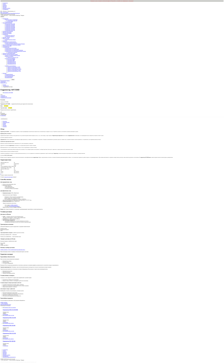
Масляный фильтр (8, 77)
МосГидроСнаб (17, 13)
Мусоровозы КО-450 (11, 63)
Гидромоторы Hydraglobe (8, 31)
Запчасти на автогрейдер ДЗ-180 (13, 70)
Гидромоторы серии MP (10, 24)
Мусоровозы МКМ (11, 59)
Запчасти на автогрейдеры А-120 (14, 71)
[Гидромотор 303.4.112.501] (8, 331)
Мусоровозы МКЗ (11, 60)
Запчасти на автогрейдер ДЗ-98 (13, 66)
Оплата (4, 124)
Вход (1, 12)
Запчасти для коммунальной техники (12, 55)
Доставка (4, 7)
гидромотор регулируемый (5, 97)
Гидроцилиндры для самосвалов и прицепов (14, 50)
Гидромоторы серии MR (10, 23)
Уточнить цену (3, 114)
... (7, 64)
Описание (5, 121)
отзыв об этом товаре (8, 177)
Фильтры (4, 73)
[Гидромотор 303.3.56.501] (8, 323)
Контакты (5, 6)
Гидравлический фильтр (10, 75)
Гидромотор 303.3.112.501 (9, 317)
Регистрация (5, 12)
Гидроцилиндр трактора (12, 52)
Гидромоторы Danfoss (7, 33)
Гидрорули (5, 40)
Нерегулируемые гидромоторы (11, 19)
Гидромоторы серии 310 (12, 20)
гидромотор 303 (3, 96)
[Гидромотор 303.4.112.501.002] (9, 307)
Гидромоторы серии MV (10, 29)
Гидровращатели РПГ (7, 45)
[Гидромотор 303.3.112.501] (8, 315)
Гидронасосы (5, 34)
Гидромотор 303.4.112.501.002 (10, 309)
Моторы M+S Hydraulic (7, 22)
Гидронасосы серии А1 (9, 36)
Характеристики (6, 122)
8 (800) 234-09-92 (14, 205)
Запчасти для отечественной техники (10, 54)
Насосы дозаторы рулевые (10, 39)
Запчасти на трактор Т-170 (12, 57)
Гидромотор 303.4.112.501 (9, 333)
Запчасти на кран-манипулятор (9, 53)
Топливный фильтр (9, 74)
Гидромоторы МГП (9, 21)
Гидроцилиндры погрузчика (10, 48)
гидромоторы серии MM (10, 27)
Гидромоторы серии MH (10, 30)
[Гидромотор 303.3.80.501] (8, 338)
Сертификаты (5, 9)
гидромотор (2, 95)
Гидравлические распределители (9, 41)
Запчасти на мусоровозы (10, 58)
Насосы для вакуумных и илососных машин (11, 44)
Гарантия (4, 5)
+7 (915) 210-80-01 (11, 249)
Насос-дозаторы (6, 38)
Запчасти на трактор (9, 56)
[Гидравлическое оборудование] (7, 13)
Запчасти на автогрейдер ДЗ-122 (13, 68)
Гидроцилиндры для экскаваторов (12, 49)
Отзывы (4, 123)
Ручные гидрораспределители (11, 42)
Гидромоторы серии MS (10, 28)
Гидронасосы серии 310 (10, 35)
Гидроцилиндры (6, 47)
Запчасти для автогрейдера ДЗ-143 (14, 69)
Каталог (2, 16)
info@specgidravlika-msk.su (14, 206)
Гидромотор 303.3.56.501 (9, 325)
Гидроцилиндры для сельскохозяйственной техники (15, 51)
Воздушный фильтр (9, 76)
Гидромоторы (5, 18)
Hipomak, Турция (6, 37)
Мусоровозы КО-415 (11, 62)
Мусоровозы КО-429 (11, 61)
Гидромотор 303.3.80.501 (9, 341)
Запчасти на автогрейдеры (10, 65)
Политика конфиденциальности (9, 357)
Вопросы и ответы (6, 8)
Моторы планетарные (7, 32)
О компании (5, 2)
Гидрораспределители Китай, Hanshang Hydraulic (15, 43)
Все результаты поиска (5, 80)
